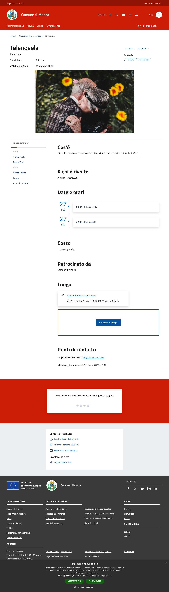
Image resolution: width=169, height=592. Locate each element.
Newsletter (129, 551)
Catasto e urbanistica (55, 518)
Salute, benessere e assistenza (98, 518)
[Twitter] (115, 14)
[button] (84, 587)
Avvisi (127, 518)
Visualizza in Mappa (108, 322)
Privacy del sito (92, 556)
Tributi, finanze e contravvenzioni (100, 513)
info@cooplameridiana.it (93, 357)
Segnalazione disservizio (57, 556)
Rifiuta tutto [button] (95, 581)
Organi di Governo (15, 509)
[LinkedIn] (135, 14)
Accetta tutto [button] (74, 581)
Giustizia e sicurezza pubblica (98, 508)
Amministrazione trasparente (98, 551)
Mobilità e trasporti (54, 523)
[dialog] (84, 576)
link (110, 575)
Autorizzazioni (91, 523)
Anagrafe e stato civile (56, 509)
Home (12, 35)
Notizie (127, 509)
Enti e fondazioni (14, 523)
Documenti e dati (14, 537)
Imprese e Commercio (55, 513)
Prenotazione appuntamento (59, 551)
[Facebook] (109, 14)
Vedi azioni (142, 48)
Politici (10, 528)
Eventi (38, 35)
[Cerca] (159, 15)
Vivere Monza (25, 35)
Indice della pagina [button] (20, 143)
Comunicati (129, 513)
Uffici (9, 518)
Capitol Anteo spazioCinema (81, 295)
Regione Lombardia (15, 3)
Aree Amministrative (16, 513)
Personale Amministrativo (18, 532)
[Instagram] (129, 14)
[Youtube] (122, 14)
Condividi (129, 48)
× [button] (166, 563)
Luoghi (127, 531)
